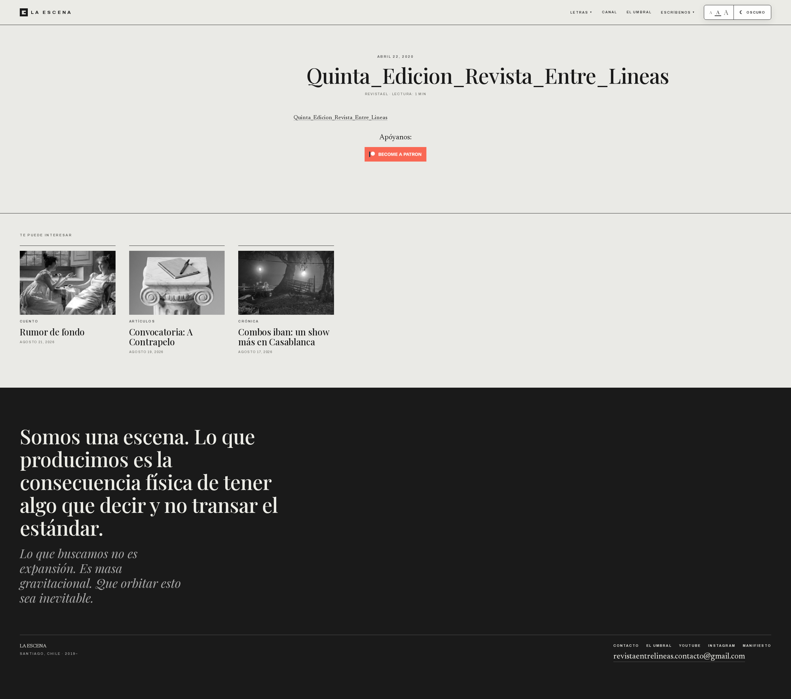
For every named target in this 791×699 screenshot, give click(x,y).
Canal (609, 12)
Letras (581, 12)
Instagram (721, 645)
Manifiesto (757, 645)
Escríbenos (678, 12)
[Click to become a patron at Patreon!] (395, 154)
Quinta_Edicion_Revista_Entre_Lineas (340, 118)
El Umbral (639, 12)
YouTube (690, 645)
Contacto (626, 645)
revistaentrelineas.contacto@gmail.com (679, 657)
